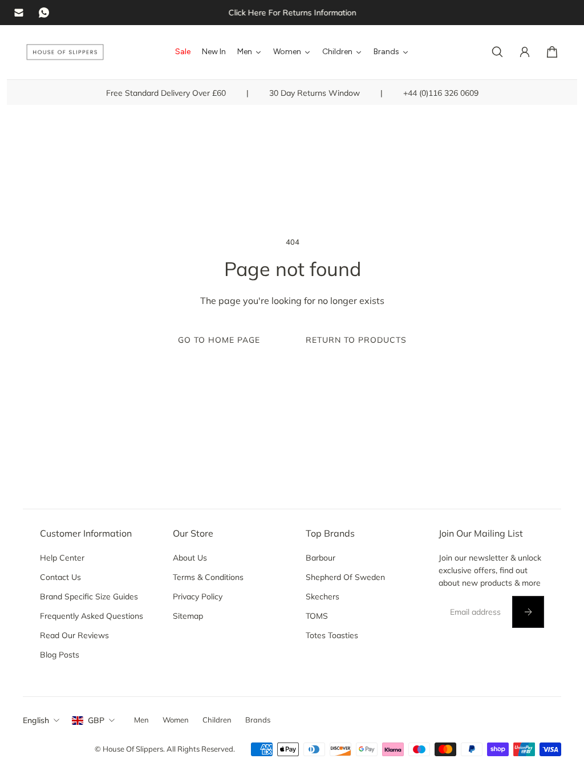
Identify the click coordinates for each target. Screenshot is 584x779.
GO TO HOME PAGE (219, 340)
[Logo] (65, 52)
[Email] (18, 12)
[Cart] (552, 51)
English (36, 720)
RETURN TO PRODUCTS (356, 340)
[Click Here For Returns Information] (292, 12)
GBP (96, 720)
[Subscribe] (528, 612)
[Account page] (524, 51)
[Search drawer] (497, 51)
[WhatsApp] (43, 12)
